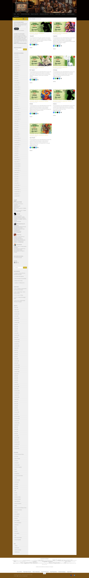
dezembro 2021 (17, 339)
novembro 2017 (17, 191)
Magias (16, 505)
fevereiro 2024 (17, 59)
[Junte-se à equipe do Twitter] (26, 18)
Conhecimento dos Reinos (19, 475)
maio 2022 (16, 76)
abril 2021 (16, 356)
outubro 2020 (17, 369)
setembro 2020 (17, 371)
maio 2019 (16, 153)
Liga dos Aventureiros (18, 503)
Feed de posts (17, 547)
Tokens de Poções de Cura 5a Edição (20, 278)
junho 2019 (16, 403)
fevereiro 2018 (17, 185)
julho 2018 (16, 174)
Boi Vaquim (32, 70)
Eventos (16, 492)
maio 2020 (16, 127)
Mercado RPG (19, 571)
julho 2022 (16, 324)
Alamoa (55, 103)
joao (15, 288)
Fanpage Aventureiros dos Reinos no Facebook (44, 566)
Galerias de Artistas (18, 499)
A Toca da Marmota (20, 560)
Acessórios (16, 456)
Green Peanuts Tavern (45, 571)
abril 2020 (16, 129)
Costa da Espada (46, 560)
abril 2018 (16, 433)
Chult (15, 469)
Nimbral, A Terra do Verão (18, 215)
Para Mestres (41, 33)
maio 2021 (16, 354)
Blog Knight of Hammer (27, 571)
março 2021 (16, 106)
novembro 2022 (17, 65)
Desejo (22, 295)
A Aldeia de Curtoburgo (17, 221)
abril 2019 (16, 155)
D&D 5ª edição (57, 560)
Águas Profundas (17, 458)
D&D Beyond (64, 560)
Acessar (16, 545)
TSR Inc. (68, 563)
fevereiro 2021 (17, 108)
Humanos (63, 561)
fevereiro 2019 (17, 159)
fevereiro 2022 (17, 82)
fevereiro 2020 (17, 386)
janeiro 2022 (16, 84)
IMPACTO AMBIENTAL (17, 232)
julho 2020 (16, 123)
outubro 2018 (17, 168)
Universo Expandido (18, 539)
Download (74, 560)
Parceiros (46, 101)
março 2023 (16, 63)
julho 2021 (16, 97)
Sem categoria (17, 533)
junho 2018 (16, 176)
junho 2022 (16, 74)
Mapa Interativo (16, 16)
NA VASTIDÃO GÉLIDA (17, 231)
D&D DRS (70, 560)
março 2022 (16, 80)
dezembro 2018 (17, 163)
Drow (75, 560)
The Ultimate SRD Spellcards (18, 238)
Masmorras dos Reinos (18, 509)
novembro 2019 (17, 140)
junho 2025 (16, 307)
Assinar (16, 28)
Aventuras (16, 460)
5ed (13, 560)
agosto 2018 (16, 172)
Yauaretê (32, 36)
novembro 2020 (17, 114)
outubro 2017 (17, 193)
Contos (16, 477)
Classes (16, 471)
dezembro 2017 (17, 189)
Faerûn (35, 561)
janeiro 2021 (16, 110)
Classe (37, 560)
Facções (16, 494)
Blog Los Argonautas (36, 571)
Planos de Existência (18, 522)
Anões (17, 560)
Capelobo (55, 36)
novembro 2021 (17, 89)
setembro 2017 (17, 448)
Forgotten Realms (47, 561)
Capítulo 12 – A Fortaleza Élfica (18, 242)
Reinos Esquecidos (54, 563)
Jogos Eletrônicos (17, 501)
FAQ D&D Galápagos (61, 571)
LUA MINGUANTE (17, 230)
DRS (15, 490)
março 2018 (16, 183)
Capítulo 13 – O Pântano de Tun (19, 282)
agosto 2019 (16, 146)
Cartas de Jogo (32, 560)
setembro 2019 (17, 144)
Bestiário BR (32, 33)
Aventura (24, 560)
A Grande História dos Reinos (19, 454)
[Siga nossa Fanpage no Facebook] (23, 18)
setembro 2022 (17, 322)
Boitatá (31, 103)
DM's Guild (16, 488)
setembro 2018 (17, 170)
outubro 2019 (17, 142)
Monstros (36, 33)
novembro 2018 (17, 418)
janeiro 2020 (16, 136)
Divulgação (16, 486)
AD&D (15, 560)
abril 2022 (16, 78)
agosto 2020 (16, 121)
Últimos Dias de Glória (18, 537)
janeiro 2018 (16, 187)
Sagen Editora (69, 571)
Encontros (24, 561)
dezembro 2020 (17, 112)
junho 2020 (16, 125)
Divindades (16, 484)
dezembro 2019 (17, 138)
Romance (16, 531)
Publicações (16, 524)
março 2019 (16, 157)
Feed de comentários (18, 549)
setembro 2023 (17, 61)
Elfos (21, 561)
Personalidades (17, 520)
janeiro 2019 (16, 161)
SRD (15, 535)
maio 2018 (16, 178)
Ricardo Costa (62, 563)
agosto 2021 (16, 95)
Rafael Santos (47, 563)
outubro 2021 (17, 91)
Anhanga (55, 70)
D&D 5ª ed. (50, 560)
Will (70, 563)
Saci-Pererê (32, 137)
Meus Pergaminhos (53, 571)
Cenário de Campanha (18, 467)
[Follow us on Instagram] (24, 18)
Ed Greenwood (18, 561)
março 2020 (16, 131)
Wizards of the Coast (73, 563)
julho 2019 (16, 401)
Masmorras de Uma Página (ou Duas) (20, 507)
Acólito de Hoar (16, 207)
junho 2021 (16, 99)
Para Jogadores (25, 563)
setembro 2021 (17, 93)
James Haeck (68, 561)
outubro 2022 (17, 67)
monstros (16, 563)
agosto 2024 (16, 57)
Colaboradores (17, 473)
